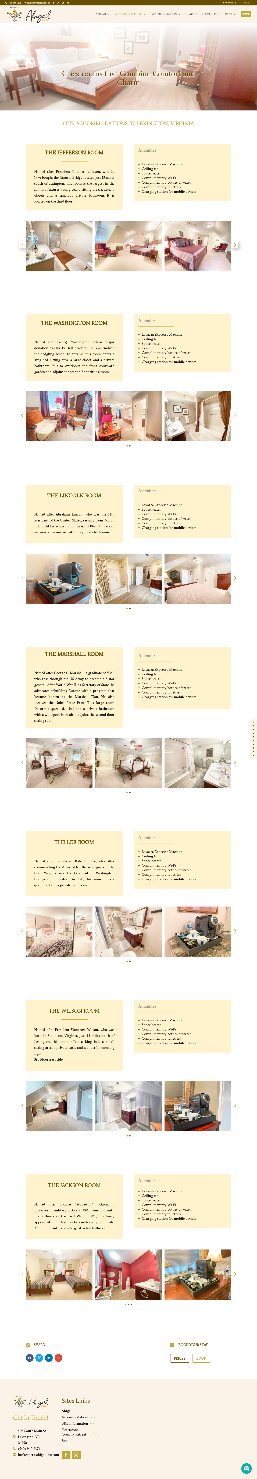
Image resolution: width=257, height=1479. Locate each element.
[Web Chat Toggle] (246, 1468)
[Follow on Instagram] (76, 1455)
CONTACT (246, 3)
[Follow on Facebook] (66, 1455)
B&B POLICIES (230, 3)
